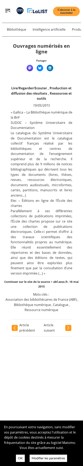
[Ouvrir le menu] (7, 11)
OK (20, 458)
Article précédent (27, 328)
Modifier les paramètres (48, 458)
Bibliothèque (16, 29)
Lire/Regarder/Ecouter (29, 88)
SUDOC (16, 122)
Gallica (18, 112)
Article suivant (49, 328)
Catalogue (60, 305)
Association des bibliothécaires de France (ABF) (41, 299)
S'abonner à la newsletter (66, 11)
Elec (14, 200)
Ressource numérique (41, 310)
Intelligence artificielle (49, 29)
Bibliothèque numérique (32, 305)
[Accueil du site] (37, 11)
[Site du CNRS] (20, 11)
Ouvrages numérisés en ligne (41, 48)
